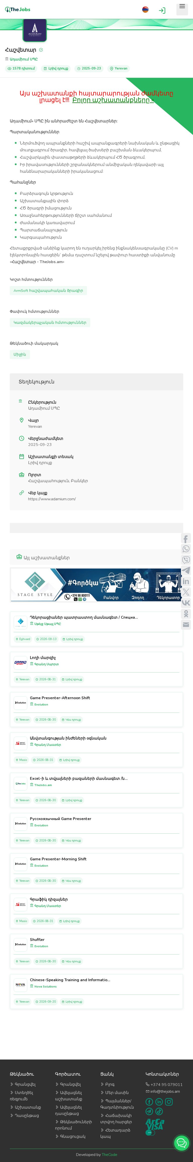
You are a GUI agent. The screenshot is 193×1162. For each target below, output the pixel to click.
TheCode (109, 1154)
